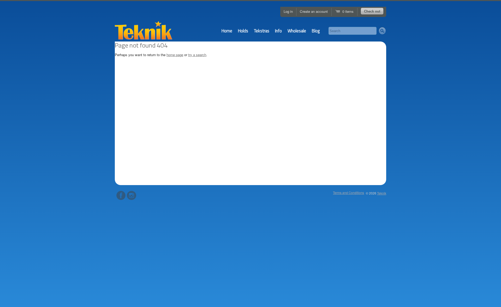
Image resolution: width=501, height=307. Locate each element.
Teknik (381, 193)
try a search (197, 54)
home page (174, 54)
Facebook (121, 195)
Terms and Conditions (348, 192)
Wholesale (297, 30)
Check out (372, 11)
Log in (288, 11)
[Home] (143, 32)
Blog (316, 30)
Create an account (314, 11)
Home (227, 30)
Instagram (131, 195)
